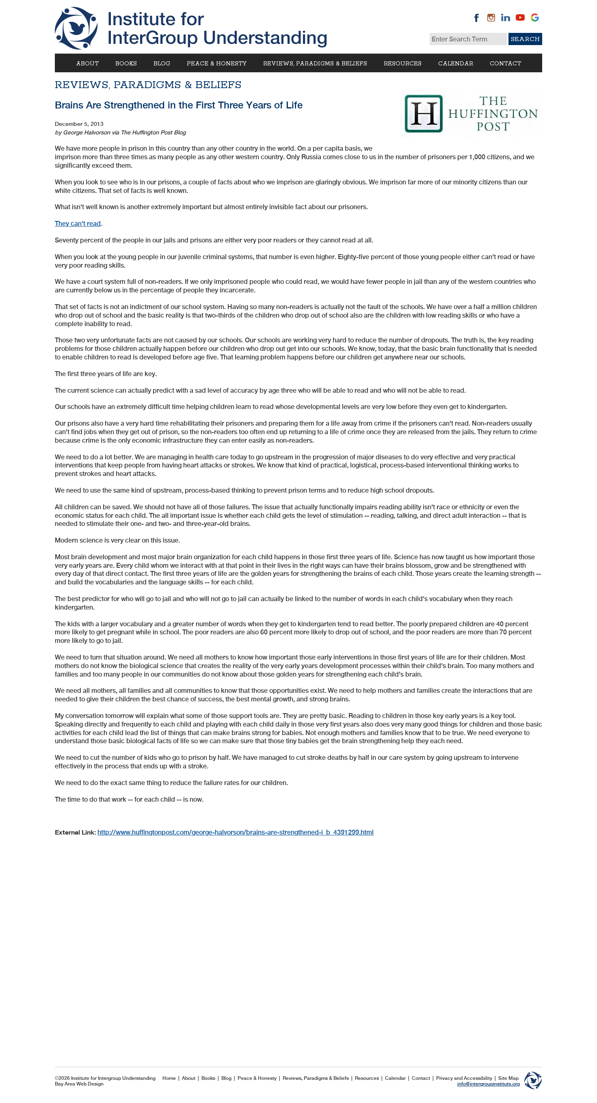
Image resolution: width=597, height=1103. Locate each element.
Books (126, 63)
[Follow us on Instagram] (491, 17)
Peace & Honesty (217, 63)
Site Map (508, 1078)
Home (169, 1078)
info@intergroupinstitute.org (488, 1084)
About (87, 63)
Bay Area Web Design (79, 1084)
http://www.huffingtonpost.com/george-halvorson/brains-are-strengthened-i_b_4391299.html (235, 832)
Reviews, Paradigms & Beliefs (315, 63)
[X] (535, 17)
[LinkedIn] (505, 17)
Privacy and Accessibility (464, 1078)
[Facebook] (476, 17)
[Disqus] (298, 946)
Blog (162, 63)
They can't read (78, 223)
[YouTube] (520, 17)
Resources (403, 63)
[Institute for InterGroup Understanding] (191, 28)
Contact (505, 63)
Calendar (455, 63)
